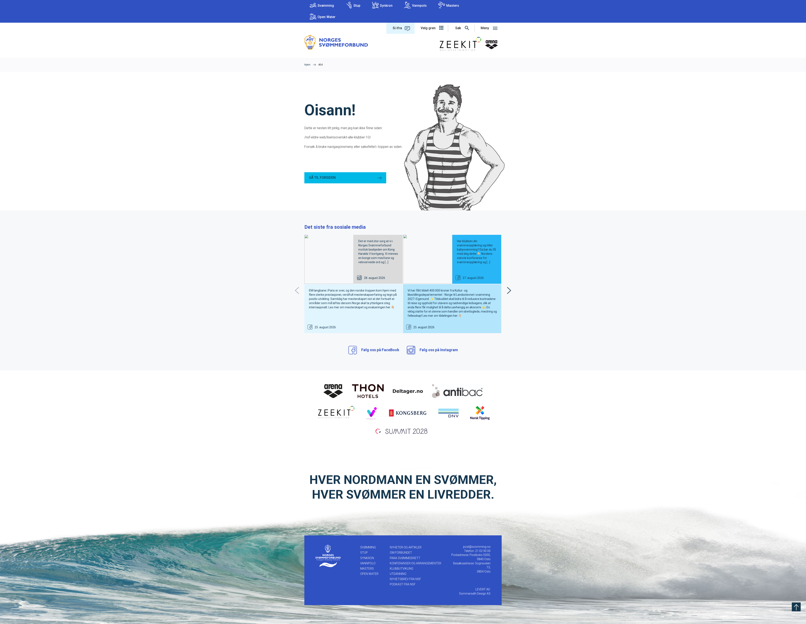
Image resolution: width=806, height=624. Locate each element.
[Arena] (333, 391)
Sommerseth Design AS (475, 593)
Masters (452, 6)
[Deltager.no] (408, 391)
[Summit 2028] (403, 430)
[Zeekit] (335, 412)
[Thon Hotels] (368, 391)
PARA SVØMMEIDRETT (405, 558)
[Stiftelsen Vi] (371, 412)
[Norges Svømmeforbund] (336, 42)
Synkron (386, 6)
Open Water (326, 17)
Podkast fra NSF (403, 584)
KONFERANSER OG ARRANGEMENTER (415, 563)
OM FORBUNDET (401, 552)
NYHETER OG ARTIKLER (405, 547)
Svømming (326, 6)
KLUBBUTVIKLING (401, 568)
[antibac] (457, 391)
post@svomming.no (477, 546)
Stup (356, 6)
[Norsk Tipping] (480, 412)
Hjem (307, 64)
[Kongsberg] (408, 412)
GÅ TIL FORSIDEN (322, 178)
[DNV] (448, 412)
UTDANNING (398, 573)
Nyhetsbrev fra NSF (405, 579)
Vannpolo (419, 6)
